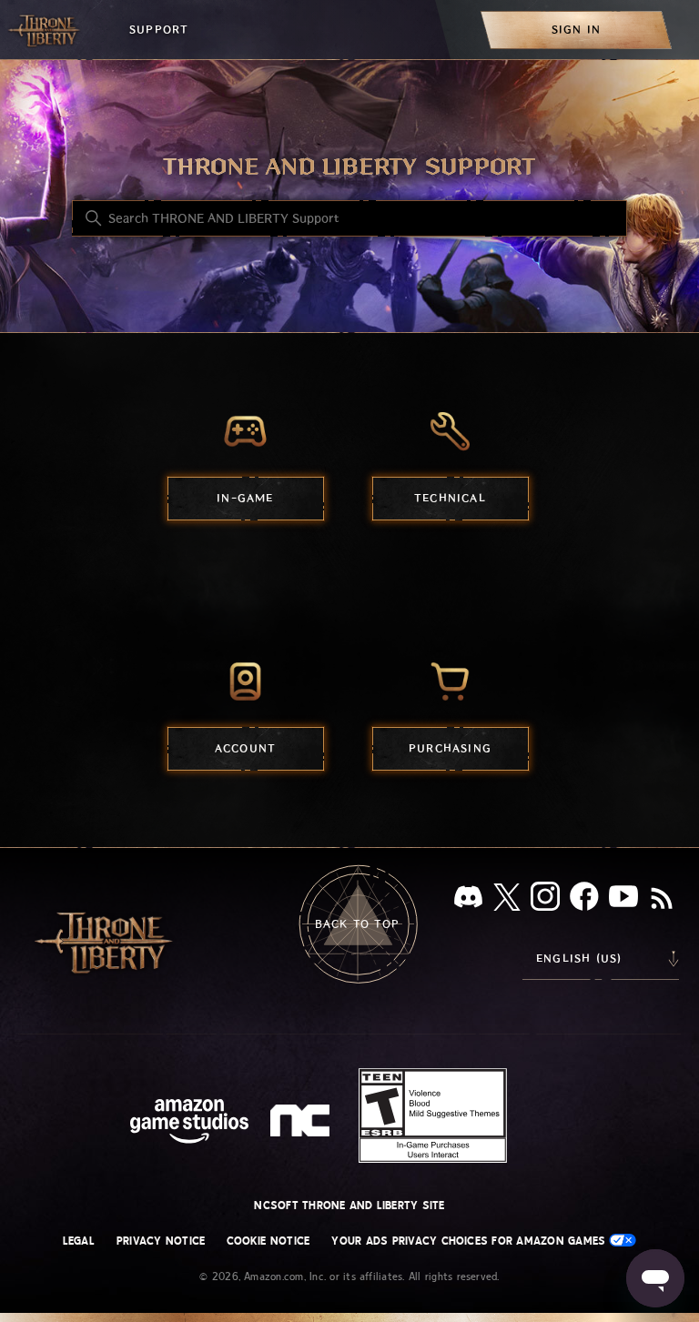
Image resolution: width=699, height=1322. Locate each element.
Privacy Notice (160, 1241)
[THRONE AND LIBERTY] (45, 30)
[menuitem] (576, 29)
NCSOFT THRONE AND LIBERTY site (349, 1205)
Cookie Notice (268, 1241)
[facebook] (584, 900)
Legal (79, 1241)
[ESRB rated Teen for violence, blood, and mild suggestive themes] (433, 1115)
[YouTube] (623, 900)
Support (158, 29)
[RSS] (661, 900)
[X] (507, 900)
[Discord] (468, 900)
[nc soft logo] (302, 1125)
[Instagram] (545, 900)
